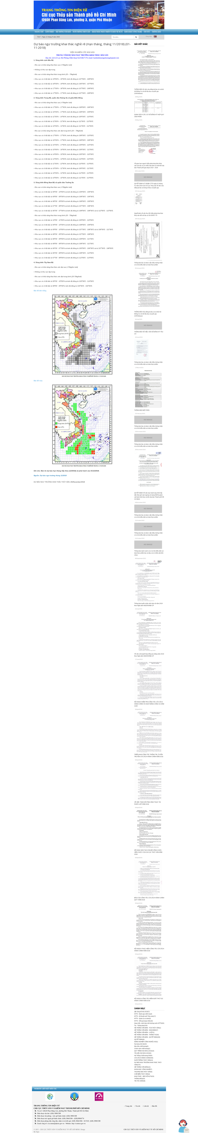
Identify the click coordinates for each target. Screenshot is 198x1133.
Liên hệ (146, 1106)
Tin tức (137, 1106)
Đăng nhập (149, 36)
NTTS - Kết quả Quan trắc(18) (143, 1021)
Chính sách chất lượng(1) (142, 1048)
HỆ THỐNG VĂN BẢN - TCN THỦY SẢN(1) (147, 1028)
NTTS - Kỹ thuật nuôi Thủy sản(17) (145, 1016)
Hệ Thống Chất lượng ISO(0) (143, 1055)
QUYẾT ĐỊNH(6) (139, 1039)
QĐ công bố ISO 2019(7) (142, 1011)
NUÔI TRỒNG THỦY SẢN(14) (143, 1060)
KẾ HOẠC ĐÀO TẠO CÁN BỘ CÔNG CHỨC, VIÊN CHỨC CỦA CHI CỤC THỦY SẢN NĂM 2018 (148, 852)
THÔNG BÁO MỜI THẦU (142, 410)
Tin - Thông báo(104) (140, 1025)
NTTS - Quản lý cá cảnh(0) (142, 1018)
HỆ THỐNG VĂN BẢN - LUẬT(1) (144, 1032)
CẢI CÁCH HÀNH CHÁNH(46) (143, 1058)
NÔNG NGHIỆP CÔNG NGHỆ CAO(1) (146, 1042)
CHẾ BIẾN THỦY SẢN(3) (142, 1074)
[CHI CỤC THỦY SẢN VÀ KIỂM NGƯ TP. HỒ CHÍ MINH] (99, 15)
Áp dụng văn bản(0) (140, 1044)
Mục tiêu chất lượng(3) (141, 1046)
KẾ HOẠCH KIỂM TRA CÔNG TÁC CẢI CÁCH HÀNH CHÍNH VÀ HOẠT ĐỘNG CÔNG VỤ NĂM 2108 (149, 704)
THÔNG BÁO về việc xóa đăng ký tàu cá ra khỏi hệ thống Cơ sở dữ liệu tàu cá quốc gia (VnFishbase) (149, 91)
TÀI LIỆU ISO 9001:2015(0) (142, 1053)
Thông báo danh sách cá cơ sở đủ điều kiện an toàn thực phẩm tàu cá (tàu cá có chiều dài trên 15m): (149, 553)
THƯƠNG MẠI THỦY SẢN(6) (143, 1072)
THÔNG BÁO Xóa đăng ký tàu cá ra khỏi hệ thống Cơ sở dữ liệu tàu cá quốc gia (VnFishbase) (147, 314)
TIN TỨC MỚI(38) (139, 1081)
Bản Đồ (154, 1106)
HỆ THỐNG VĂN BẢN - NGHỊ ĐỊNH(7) (146, 1030)
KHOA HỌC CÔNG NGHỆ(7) (143, 1069)
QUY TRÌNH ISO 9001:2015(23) (144, 1051)
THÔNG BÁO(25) (139, 1078)
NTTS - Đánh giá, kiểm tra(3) (143, 1014)
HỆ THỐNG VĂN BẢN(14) (142, 1067)
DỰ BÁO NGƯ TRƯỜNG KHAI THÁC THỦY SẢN (51, 482)
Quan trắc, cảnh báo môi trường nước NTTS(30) (149, 1023)
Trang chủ (128, 1106)
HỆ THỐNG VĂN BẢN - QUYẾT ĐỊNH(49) (147, 1037)
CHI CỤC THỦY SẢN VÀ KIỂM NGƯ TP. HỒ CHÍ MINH (143, 1129)
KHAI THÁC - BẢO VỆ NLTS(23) (144, 1076)
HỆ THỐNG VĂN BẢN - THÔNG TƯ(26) (146, 1035)
